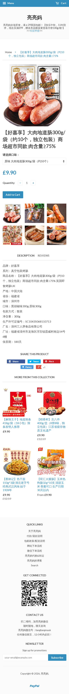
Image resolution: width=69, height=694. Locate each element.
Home (8, 52)
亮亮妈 (34, 17)
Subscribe (57, 657)
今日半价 (35, 30)
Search (34, 565)
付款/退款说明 (34, 536)
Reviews (43, 255)
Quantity (9, 182)
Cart (63, 3)
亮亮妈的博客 (34, 560)
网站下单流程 (34, 545)
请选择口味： (11, 154)
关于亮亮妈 (34, 531)
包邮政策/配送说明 (34, 541)
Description (25, 255)
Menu (10, 3)
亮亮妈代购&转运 (34, 555)
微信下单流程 (34, 550)
